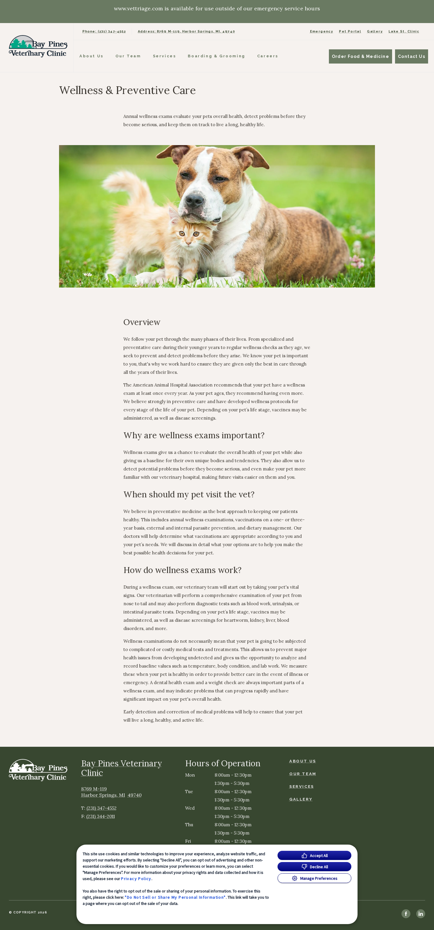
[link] (38, 46)
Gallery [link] (375, 31)
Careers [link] (267, 56)
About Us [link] (91, 56)
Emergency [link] (321, 31)
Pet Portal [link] (350, 31)
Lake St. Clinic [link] (404, 31)
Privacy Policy (136, 878)
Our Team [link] (128, 56)
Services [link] (164, 56)
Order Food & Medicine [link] (360, 56)
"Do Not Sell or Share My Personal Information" (175, 897)
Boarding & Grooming (216, 56)
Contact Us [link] (411, 56)
